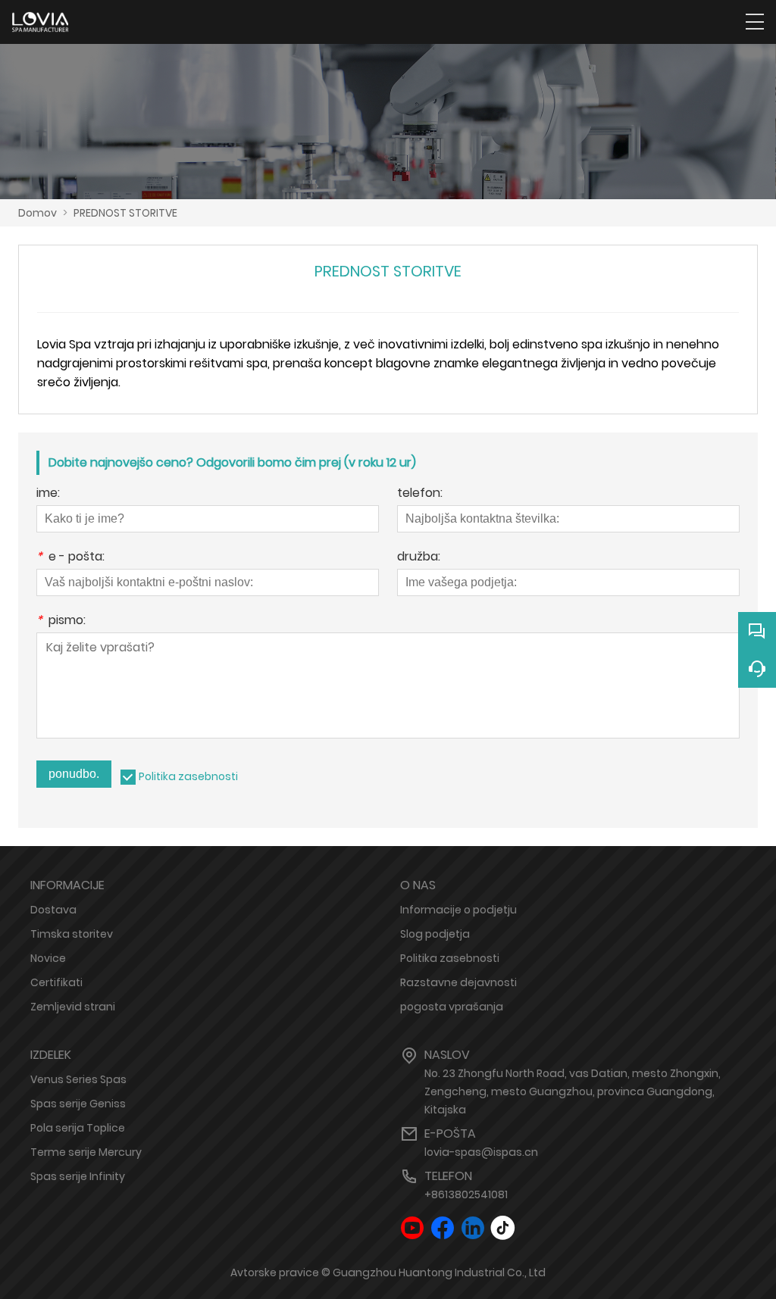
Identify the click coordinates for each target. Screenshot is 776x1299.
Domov (37, 212)
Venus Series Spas (78, 1079)
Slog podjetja (435, 933)
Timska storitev (71, 933)
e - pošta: (70, 558)
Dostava (53, 909)
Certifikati (56, 982)
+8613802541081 (466, 1194)
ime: (48, 494)
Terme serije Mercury (86, 1152)
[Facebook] (442, 1228)
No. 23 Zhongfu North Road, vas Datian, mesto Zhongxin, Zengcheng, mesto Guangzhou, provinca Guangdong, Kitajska (572, 1091)
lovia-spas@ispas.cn (481, 1152)
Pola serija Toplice (77, 1127)
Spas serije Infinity (77, 1176)
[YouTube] (412, 1228)
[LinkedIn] (473, 1228)
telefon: (420, 494)
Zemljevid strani (72, 1006)
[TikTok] (503, 1228)
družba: (418, 558)
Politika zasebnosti (188, 776)
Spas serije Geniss (78, 1103)
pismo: (61, 621)
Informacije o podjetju (458, 909)
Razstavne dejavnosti (458, 982)
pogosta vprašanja (451, 1006)
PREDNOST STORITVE (125, 212)
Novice (48, 958)
